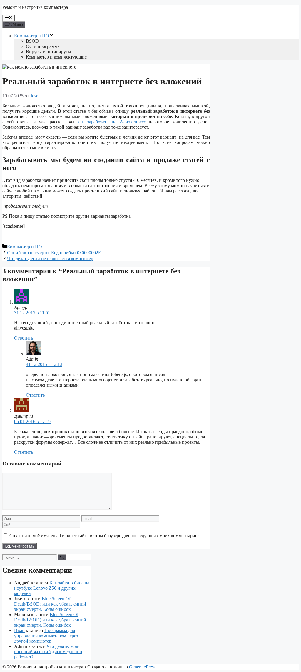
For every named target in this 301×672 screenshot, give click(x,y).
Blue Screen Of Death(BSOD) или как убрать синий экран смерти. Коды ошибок (50, 604)
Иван (19, 630)
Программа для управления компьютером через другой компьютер (46, 635)
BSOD (32, 41)
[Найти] (62, 557)
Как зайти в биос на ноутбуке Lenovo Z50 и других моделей (51, 588)
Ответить (23, 337)
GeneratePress (142, 666)
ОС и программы (43, 46)
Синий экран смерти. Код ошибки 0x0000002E (54, 252)
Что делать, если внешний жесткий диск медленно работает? (48, 651)
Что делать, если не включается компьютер (50, 258)
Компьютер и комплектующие (56, 56)
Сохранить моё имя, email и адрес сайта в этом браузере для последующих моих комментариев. (105, 535)
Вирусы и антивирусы (48, 51)
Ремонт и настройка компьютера (35, 7)
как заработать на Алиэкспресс (111, 121)
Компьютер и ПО (31, 35)
